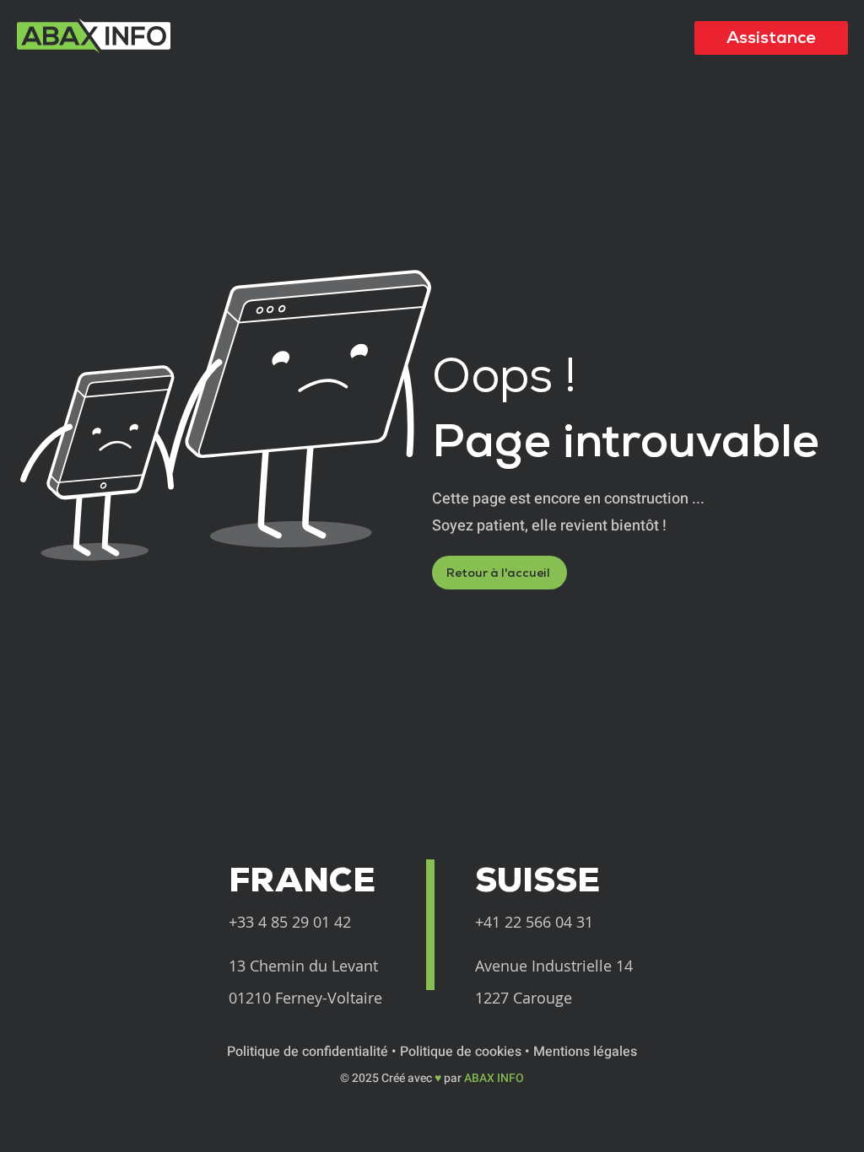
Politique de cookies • (466, 1052)
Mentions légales (585, 1052)
